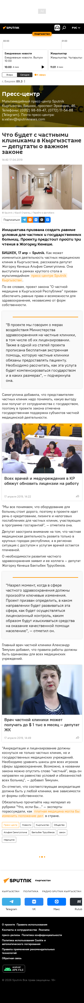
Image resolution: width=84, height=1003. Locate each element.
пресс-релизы (11, 935)
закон (62, 832)
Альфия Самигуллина (15, 832)
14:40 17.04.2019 (12, 159)
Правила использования (32, 924)
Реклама (44, 930)
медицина (9, 839)
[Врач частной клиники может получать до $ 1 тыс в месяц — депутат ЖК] (42, 690)
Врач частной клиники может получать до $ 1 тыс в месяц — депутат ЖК (42, 724)
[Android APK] (14, 969)
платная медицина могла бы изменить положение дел (41, 813)
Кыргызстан (42, 824)
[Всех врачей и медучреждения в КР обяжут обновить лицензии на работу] (42, 448)
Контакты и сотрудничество (19, 930)
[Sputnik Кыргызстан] (11, 29)
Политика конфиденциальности (42, 935)
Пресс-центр (10, 824)
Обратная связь (11, 958)
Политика (30, 891)
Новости (26, 824)
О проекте (8, 924)
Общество (59, 824)
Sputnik (8, 212)
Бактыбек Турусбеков (43, 832)
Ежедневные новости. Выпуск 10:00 (24, 59)
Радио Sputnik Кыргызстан (61, 891)
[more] (77, 496)
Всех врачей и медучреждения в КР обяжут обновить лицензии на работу (41, 481)
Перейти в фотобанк (43, 212)
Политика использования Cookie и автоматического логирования (24, 942)
